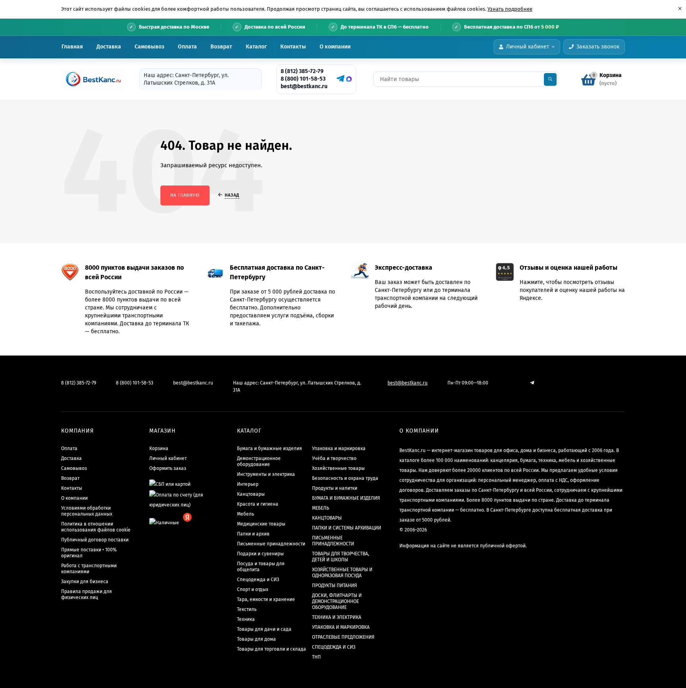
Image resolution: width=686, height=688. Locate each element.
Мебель (245, 514)
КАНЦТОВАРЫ (327, 518)
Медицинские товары (261, 524)
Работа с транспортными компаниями (89, 568)
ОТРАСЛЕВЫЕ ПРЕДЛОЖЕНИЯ (343, 637)
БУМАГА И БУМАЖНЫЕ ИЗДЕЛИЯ (346, 498)
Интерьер (247, 484)
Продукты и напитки (334, 488)
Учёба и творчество (334, 458)
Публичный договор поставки (95, 540)
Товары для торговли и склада (271, 649)
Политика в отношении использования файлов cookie (96, 527)
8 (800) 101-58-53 (303, 78)
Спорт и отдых (252, 589)
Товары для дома (256, 639)
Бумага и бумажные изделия (269, 448)
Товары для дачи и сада (264, 629)
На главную (185, 195)
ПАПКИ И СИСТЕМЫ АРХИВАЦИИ (346, 528)
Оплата (187, 46)
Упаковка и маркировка (339, 448)
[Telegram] (339, 78)
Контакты (293, 46)
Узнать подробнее (510, 9)
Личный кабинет (168, 458)
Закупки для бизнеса (84, 581)
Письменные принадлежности (271, 544)
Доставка (108, 46)
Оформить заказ (167, 468)
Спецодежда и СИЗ (258, 579)
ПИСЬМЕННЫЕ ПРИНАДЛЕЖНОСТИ (333, 541)
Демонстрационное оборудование (259, 461)
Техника (246, 619)
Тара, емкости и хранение (266, 599)
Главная (72, 46)
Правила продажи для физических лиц (86, 594)
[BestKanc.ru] (91, 79)
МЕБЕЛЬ (320, 508)
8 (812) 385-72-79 (302, 71)
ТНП (316, 657)
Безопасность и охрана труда (345, 478)
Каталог (256, 46)
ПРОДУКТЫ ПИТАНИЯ (334, 585)
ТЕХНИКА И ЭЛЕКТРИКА (336, 617)
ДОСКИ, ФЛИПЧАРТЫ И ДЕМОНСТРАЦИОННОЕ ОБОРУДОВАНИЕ (337, 601)
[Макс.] (349, 79)
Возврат (221, 46)
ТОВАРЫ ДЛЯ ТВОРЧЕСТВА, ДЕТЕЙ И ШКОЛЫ (340, 556)
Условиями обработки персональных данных (86, 511)
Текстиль (246, 609)
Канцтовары (251, 494)
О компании (335, 46)
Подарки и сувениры (260, 554)
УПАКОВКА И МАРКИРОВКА (341, 627)
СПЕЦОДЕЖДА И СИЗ (333, 647)
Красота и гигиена (257, 504)
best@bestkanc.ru (304, 86)
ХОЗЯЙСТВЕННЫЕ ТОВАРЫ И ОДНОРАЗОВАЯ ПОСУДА (342, 572)
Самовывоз (149, 46)
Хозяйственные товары (338, 468)
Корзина (158, 448)
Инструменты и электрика (266, 474)
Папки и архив (253, 534)
